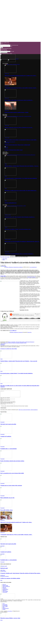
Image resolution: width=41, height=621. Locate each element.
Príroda (19, 154)
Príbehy (18, 64)
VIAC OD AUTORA (13, 348)
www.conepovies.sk (33, 267)
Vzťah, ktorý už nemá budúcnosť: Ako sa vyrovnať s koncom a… (19, 253)
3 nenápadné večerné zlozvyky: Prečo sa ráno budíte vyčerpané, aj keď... (16, 534)
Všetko (6, 64)
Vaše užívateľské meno (14, 45)
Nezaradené (2, 422)
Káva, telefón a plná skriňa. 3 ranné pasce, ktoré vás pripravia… (19, 100)
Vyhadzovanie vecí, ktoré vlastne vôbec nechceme (11, 485)
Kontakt (4, 609)
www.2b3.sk (10, 611)
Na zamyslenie (5, 605)
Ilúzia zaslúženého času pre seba (7, 497)
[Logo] (4, 61)
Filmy (12, 154)
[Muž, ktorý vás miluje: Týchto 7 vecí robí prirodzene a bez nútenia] (10, 226)
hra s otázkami (20, 267)
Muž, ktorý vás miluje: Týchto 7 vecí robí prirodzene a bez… (18, 229)
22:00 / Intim (5, 204)
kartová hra (29, 332)
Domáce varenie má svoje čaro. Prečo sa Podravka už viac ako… (19, 127)
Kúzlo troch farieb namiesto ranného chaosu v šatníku (16, 112)
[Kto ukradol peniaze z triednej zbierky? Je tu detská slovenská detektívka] (10, 175)
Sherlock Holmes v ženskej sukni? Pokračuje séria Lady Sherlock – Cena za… (22, 166)
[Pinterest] (10, 337)
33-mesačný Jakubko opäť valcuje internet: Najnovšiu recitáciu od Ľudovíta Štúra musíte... (20, 573)
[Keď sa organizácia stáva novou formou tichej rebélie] (6, 470)
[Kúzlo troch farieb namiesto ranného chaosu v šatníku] (10, 109)
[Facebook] (2, 337)
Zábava (26, 154)
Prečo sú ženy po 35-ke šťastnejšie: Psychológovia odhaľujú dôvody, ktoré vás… (22, 241)
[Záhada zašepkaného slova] (10, 199)
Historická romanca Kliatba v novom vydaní (10, 618)
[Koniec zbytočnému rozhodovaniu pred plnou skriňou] (6, 457)
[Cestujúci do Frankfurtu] (6, 433)
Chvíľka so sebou (10, 205)
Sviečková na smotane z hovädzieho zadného (10, 578)
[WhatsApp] (13, 337)
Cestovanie (9, 154)
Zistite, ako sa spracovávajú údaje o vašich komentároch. (28, 409)
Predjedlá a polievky (18, 116)
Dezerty (12, 116)
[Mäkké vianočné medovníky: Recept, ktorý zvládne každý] (10, 141)
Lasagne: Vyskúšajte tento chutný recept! (14, 149)
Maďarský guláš (4, 568)
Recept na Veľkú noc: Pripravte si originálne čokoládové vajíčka (15, 342)
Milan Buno (2, 344)
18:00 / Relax (5, 153)
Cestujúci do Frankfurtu (5, 436)
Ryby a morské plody (25, 116)
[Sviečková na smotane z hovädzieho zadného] (4, 576)
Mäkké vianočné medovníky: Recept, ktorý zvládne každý (17, 144)
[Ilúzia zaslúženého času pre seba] (6, 494)
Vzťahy (19, 205)
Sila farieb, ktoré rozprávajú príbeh (8, 424)
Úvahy (23, 154)
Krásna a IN (12, 64)
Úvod (1, 256)
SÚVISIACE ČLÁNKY (4, 348)
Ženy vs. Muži (23, 205)
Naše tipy (15, 64)
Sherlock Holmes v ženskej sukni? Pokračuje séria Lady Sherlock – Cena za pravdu (18, 361)
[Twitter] (6, 337)
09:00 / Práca (5, 114)
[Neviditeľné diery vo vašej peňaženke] (6, 445)
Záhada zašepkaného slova (11, 202)
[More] (17, 337)
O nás (4, 603)
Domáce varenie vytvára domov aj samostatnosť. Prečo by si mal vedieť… (21, 139)
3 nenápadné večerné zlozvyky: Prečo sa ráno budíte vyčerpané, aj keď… (21, 87)
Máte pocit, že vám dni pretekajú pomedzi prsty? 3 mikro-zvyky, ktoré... (16, 522)
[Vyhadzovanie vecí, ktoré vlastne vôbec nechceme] (6, 482)
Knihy (14, 154)
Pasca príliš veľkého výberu (6, 510)
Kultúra (16, 154)
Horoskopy (15, 205)
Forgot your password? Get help (5, 48)
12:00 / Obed (5, 115)
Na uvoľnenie (5, 604)
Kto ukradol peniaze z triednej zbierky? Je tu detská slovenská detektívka (21, 178)
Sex (17, 205)
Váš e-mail (12, 51)
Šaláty (30, 116)
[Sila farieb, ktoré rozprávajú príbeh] (6, 421)
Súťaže (21, 154)
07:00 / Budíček (5, 63)
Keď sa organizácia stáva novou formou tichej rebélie (12, 473)
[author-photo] (2, 343)
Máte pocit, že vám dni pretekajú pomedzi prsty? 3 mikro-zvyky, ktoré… (21, 75)
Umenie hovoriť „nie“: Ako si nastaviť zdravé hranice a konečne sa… (20, 217)
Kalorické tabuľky (6, 608)
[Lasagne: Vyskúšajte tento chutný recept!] (6, 146)
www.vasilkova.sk (13, 330)
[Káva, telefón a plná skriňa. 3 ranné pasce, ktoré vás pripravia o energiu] (10, 97)
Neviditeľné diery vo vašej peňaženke (8, 448)
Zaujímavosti (29, 154)
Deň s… (8, 64)
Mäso (14, 116)
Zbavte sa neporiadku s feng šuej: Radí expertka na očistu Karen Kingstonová (21, 341)
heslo (11, 46)
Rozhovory (33, 154)
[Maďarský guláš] (3, 566)
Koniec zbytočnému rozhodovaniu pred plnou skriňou (12, 460)
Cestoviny (9, 116)
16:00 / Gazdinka (5, 152)
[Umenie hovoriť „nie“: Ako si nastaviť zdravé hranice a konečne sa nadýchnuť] (10, 213)
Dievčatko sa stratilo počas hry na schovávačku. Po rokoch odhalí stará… (21, 190)
